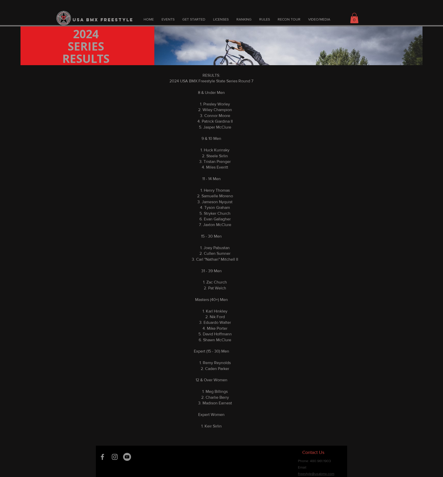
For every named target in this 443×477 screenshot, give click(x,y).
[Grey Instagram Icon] (115, 457)
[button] (354, 18)
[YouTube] (127, 457)
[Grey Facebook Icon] (102, 457)
